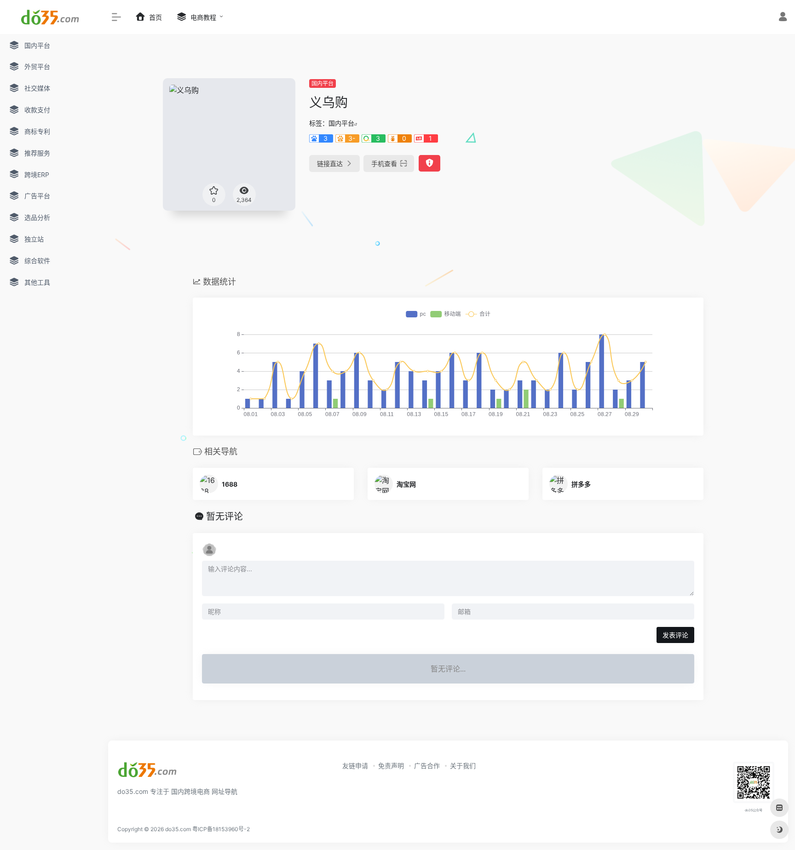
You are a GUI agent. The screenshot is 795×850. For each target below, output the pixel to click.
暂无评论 (224, 516)
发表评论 (675, 635)
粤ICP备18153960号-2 (221, 829)
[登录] (783, 17)
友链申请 (355, 766)
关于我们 (463, 766)
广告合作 (427, 766)
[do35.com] (148, 772)
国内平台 (322, 83)
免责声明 (391, 766)
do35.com (178, 829)
